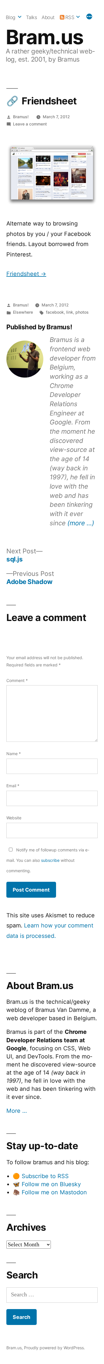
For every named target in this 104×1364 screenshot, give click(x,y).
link (69, 312)
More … (16, 1110)
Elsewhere (23, 312)
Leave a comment (30, 123)
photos (82, 312)
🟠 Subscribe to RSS (41, 1176)
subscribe (50, 860)
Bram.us (44, 37)
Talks (31, 17)
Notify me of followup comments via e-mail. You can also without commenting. (47, 860)
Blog (10, 17)
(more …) (80, 523)
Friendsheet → (26, 273)
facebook (55, 312)
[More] (89, 17)
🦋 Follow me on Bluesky (47, 1184)
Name (13, 753)
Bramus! (21, 116)
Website (13, 817)
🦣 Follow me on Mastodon (50, 1192)
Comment (17, 680)
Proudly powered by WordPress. (54, 1347)
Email (12, 785)
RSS (70, 17)
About (48, 17)
